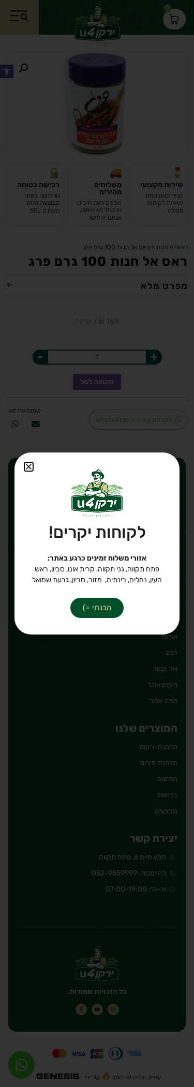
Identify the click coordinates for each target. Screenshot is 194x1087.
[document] (97, 543)
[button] (29, 467)
